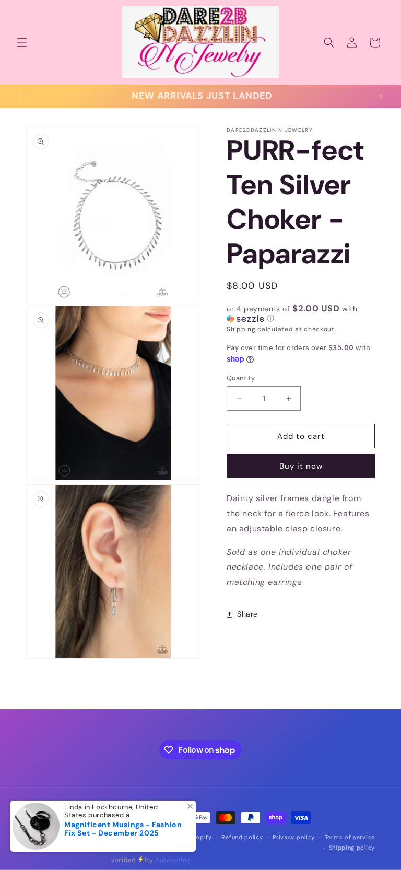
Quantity (241, 378)
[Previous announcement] (20, 96)
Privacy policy (294, 837)
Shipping (241, 329)
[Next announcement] (380, 96)
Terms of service (350, 837)
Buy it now (301, 466)
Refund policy (242, 837)
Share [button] (247, 614)
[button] (21, 42)
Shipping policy (352, 847)
